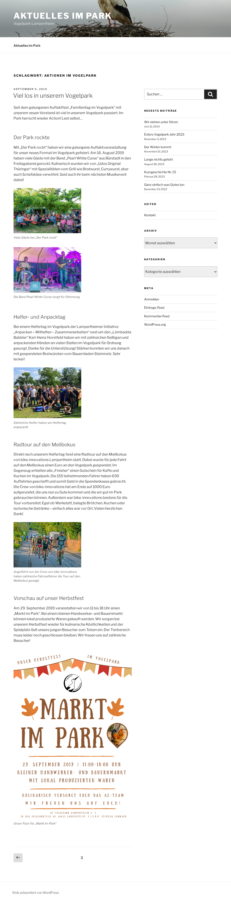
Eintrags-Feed (154, 307)
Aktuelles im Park (63, 16)
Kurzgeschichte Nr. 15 (160, 172)
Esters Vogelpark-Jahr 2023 (164, 134)
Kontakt (150, 215)
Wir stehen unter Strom (161, 122)
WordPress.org (155, 324)
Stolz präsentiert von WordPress (35, 892)
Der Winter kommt (157, 147)
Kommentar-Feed (156, 316)
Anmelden (151, 299)
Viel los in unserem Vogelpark (52, 95)
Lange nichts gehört (158, 159)
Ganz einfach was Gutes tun (164, 185)
